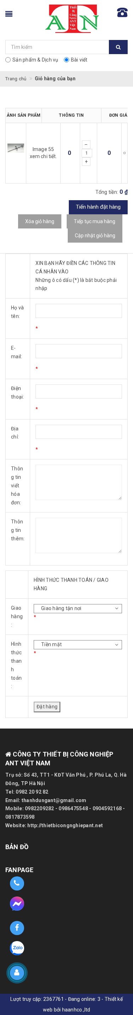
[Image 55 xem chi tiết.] (15, 153)
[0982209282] (17, 884)
